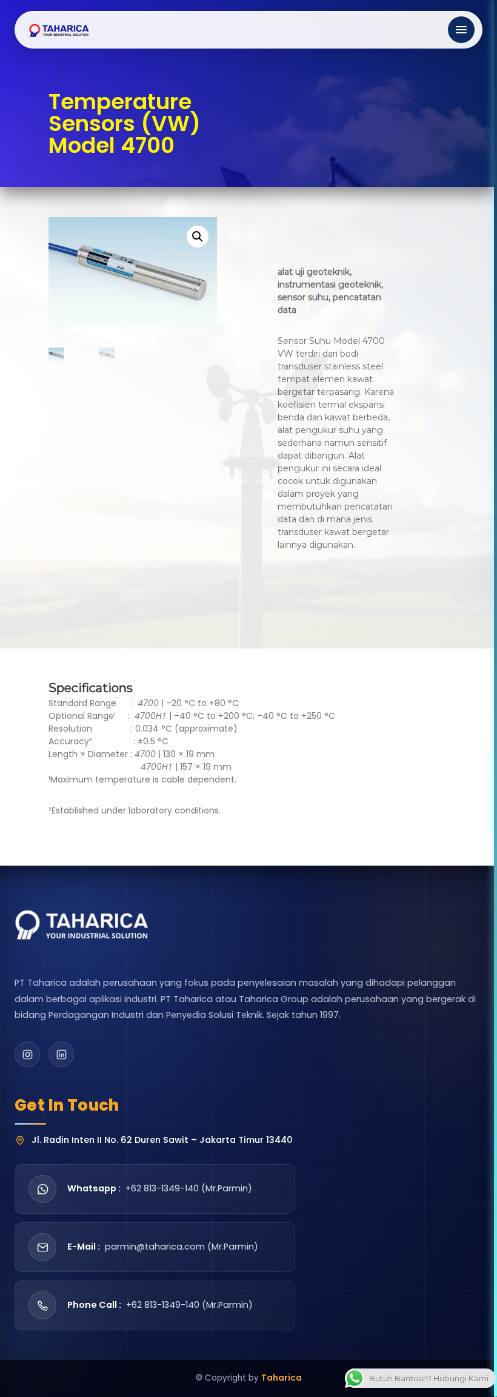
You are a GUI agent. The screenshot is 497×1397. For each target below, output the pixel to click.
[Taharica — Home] (59, 29)
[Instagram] (27, 1054)
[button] (197, 236)
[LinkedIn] (61, 1054)
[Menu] (461, 29)
